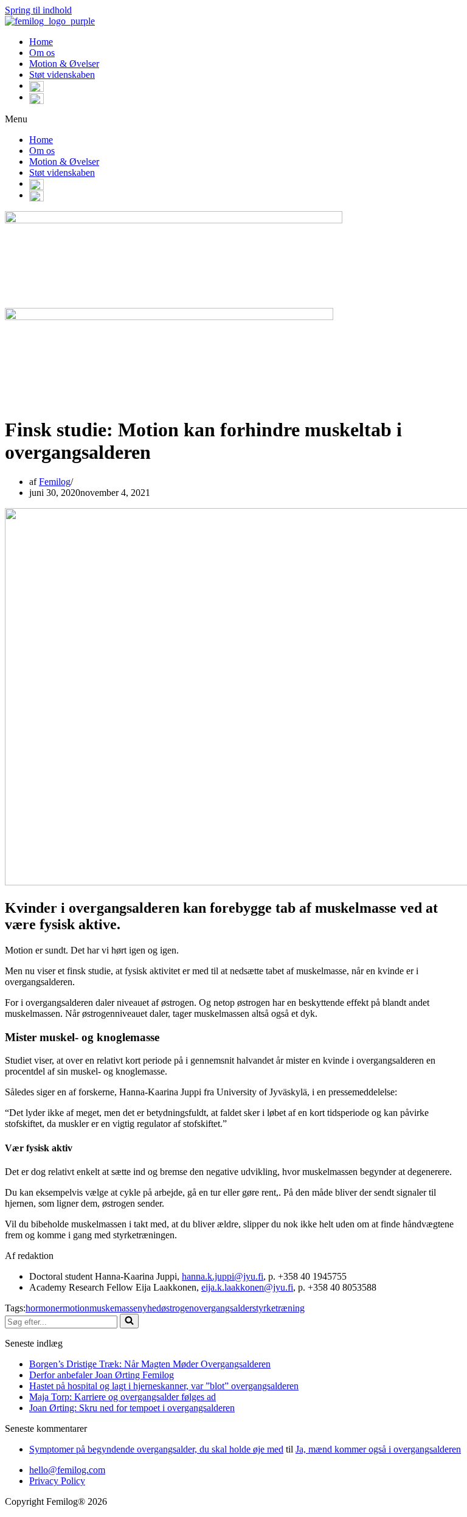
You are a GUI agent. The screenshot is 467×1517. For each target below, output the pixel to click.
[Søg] (129, 1321)
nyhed (149, 1308)
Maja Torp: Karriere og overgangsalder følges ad (122, 1397)
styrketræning (278, 1308)
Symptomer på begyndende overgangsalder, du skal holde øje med (156, 1449)
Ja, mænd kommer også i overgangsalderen (378, 1449)
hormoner (44, 1308)
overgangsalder (223, 1308)
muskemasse (113, 1308)
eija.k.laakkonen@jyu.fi (247, 1287)
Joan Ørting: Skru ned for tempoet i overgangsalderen (132, 1408)
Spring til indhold (38, 10)
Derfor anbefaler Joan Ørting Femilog (101, 1375)
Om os (42, 52)
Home (41, 42)
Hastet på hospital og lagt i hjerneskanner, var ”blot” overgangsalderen (164, 1386)
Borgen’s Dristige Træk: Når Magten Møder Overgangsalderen (150, 1364)
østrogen (177, 1308)
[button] (233, 119)
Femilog (55, 481)
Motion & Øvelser (64, 63)
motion (76, 1308)
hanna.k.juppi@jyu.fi (222, 1276)
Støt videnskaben (62, 74)
